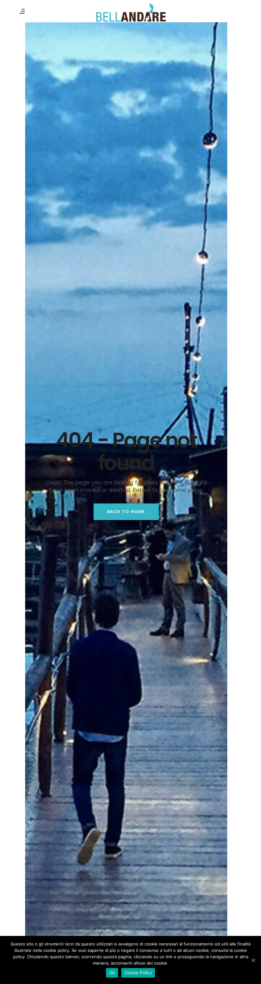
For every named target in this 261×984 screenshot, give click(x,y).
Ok (112, 972)
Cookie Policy (138, 972)
